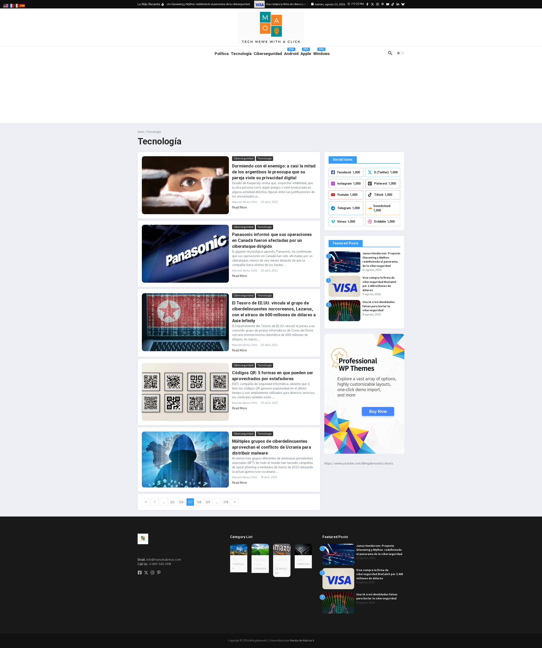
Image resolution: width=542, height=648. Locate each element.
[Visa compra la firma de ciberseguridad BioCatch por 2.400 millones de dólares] (252, 4)
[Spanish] (22, 5)
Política (222, 53)
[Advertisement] (271, 91)
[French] (11, 5)
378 (225, 502)
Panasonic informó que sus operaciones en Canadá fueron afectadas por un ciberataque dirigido (272, 240)
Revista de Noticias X (302, 640)
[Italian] (17, 5)
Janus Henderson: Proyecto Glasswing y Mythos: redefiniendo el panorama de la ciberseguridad (379, 550)
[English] (6, 5)
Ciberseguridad (243, 158)
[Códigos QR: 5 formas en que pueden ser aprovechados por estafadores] (185, 392)
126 (181, 502)
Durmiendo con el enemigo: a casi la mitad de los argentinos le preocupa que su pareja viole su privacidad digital (273, 171)
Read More (239, 207)
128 (199, 502)
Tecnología (241, 53)
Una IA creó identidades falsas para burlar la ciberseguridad (378, 306)
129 (208, 502)
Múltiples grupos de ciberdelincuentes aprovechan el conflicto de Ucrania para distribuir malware (271, 447)
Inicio (141, 131)
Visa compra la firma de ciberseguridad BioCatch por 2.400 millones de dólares (379, 574)
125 (172, 502)
